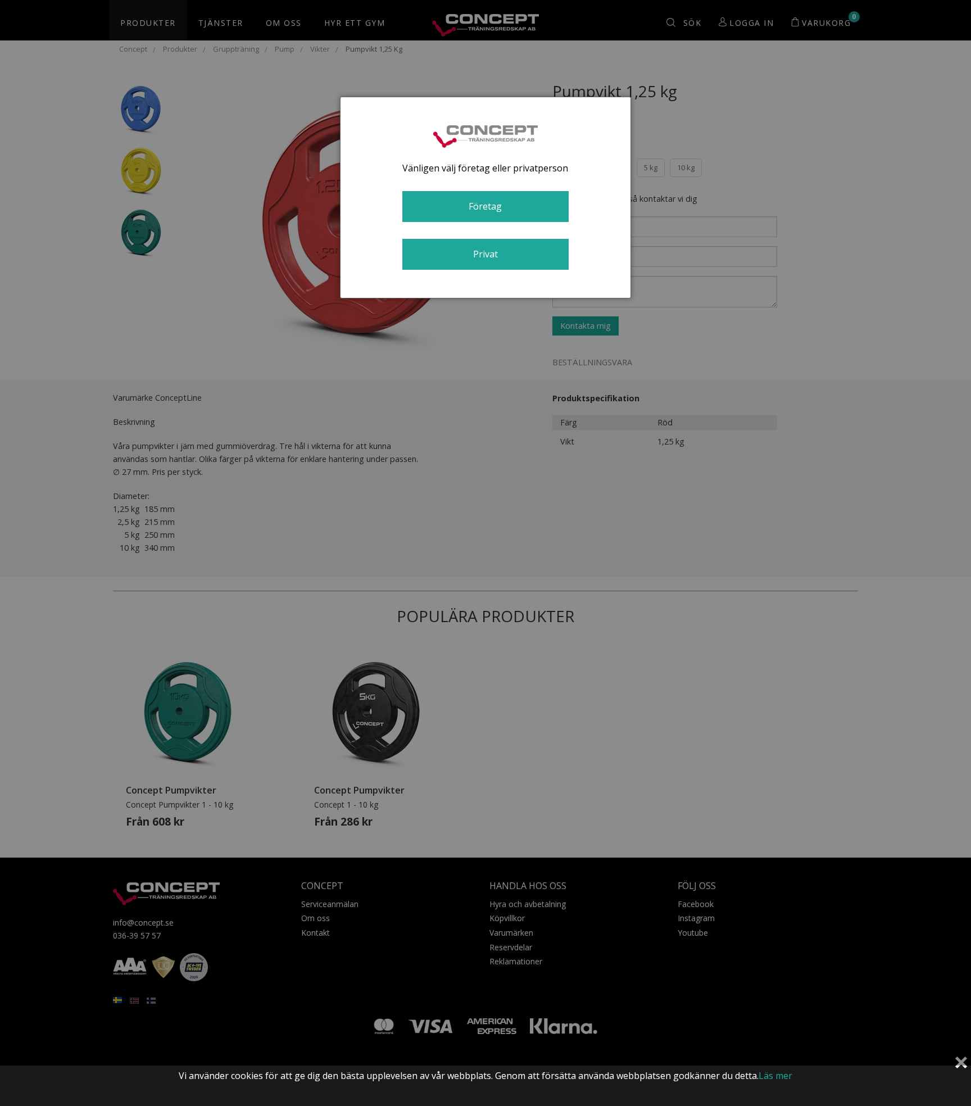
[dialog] (485, 197)
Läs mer (775, 1075)
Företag (485, 206)
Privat (485, 254)
